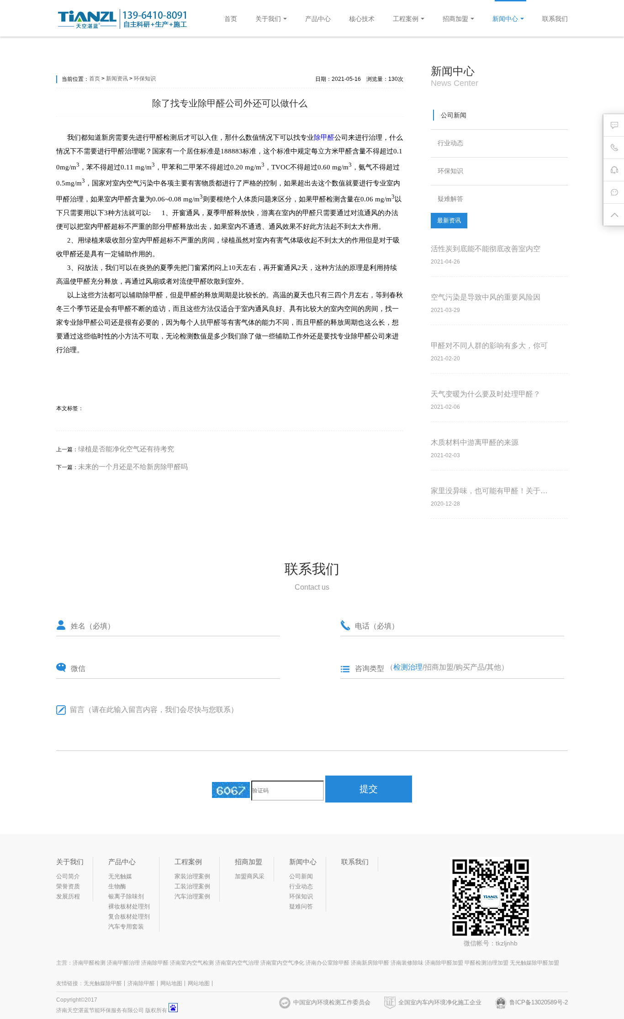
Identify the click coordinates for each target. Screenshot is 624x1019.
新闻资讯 (117, 78)
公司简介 (68, 876)
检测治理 (408, 667)
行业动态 (450, 143)
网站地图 (171, 983)
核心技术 (362, 18)
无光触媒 (120, 876)
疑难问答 (301, 906)
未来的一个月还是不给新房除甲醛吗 (133, 466)
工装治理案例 (192, 886)
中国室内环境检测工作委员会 (331, 1002)
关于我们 (268, 18)
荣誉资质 (68, 886)
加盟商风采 (249, 876)
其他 (494, 667)
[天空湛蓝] (124, 27)
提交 (369, 789)
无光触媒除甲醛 (103, 983)
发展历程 (68, 896)
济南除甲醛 (141, 983)
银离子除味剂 (126, 896)
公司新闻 (453, 115)
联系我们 (555, 18)
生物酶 (117, 886)
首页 (230, 18)
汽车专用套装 (126, 926)
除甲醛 (324, 137)
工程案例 (405, 18)
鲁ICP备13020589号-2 (538, 1002)
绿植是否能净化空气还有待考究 (126, 449)
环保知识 (145, 78)
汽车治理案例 (192, 896)
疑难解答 (450, 198)
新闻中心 (505, 18)
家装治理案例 (192, 876)
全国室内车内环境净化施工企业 (439, 1002)
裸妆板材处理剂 (129, 906)
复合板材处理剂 (129, 916)
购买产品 (470, 667)
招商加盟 (455, 18)
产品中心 (318, 18)
